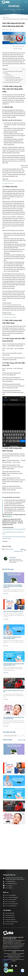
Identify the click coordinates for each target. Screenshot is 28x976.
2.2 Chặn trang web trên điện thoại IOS (13, 80)
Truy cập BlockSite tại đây (8, 183)
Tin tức (12, 29)
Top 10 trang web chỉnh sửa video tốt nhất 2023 (13, 529)
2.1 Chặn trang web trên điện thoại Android (14, 79)
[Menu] (25, 2)
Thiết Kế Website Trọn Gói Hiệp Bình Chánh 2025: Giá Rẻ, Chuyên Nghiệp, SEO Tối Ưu (12, 586)
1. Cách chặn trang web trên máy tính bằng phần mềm (12, 72)
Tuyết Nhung (8, 516)
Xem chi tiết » (5, 593)
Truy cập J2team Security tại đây (9, 317)
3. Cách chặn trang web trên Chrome (11, 82)
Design (7, 17)
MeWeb (3, 17)
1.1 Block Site (8, 74)
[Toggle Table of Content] (22, 69)
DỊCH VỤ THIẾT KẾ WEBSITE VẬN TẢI (13, 611)
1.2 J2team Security (9, 76)
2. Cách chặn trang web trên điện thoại (11, 77)
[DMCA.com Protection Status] (8, 970)
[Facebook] (12, 966)
